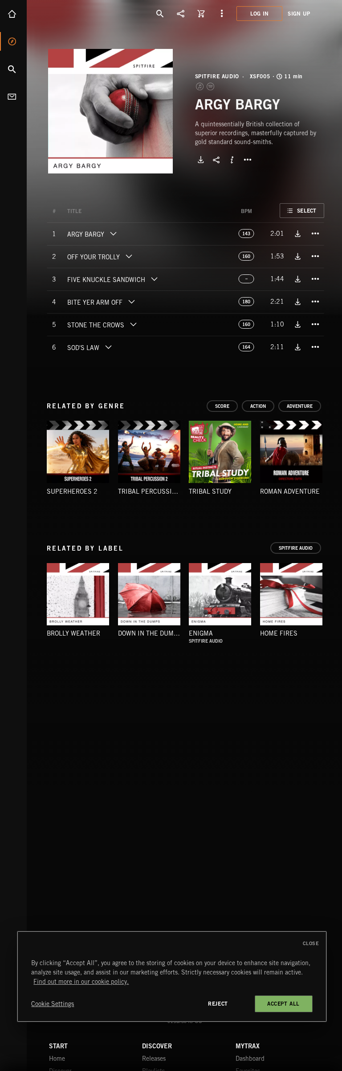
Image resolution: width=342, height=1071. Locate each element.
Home (13, 13)
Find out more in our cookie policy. (81, 981)
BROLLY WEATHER (73, 633)
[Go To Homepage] (75, 13)
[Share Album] (216, 159)
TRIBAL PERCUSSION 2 (152, 491)
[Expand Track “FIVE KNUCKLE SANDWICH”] (154, 279)
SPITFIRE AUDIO (217, 76)
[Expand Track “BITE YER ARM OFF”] (131, 301)
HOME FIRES (278, 633)
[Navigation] (222, 13)
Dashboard (250, 1058)
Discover (13, 41)
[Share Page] (181, 13)
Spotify (211, 86)
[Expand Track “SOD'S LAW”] (108, 347)
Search (13, 69)
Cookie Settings (52, 1003)
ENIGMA (201, 633)
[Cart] (201, 13)
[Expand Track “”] (90, 211)
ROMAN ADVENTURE (290, 491)
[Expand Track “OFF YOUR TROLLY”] (129, 256)
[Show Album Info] (232, 160)
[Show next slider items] (331, 456)
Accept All (283, 1003)
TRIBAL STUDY (210, 491)
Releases (154, 1058)
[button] (110, 111)
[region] (171, 976)
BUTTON (247, 159)
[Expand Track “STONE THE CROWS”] (133, 324)
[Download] (201, 160)
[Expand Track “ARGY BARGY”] (113, 233)
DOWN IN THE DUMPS (150, 633)
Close (311, 943)
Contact (13, 96)
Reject (218, 1003)
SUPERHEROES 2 (72, 491)
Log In (259, 13)
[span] (85, 235)
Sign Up (299, 13)
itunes (200, 86)
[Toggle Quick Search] (160, 13)
